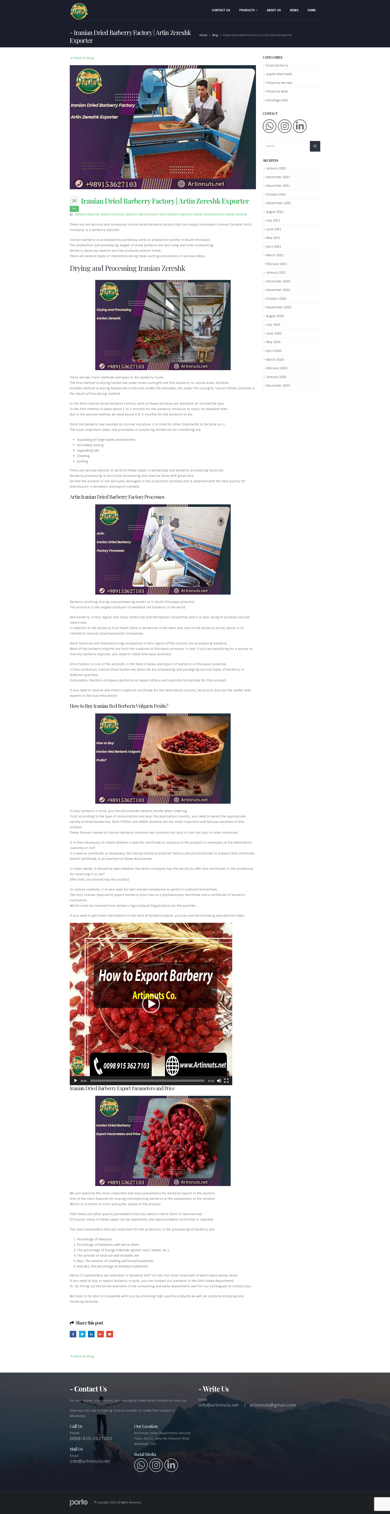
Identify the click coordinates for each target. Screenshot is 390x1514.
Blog (215, 35)
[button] (151, 1004)
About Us (274, 10)
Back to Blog (84, 58)
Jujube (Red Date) (279, 74)
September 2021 (278, 203)
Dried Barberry (277, 65)
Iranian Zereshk (236, 214)
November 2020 (278, 290)
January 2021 (276, 273)
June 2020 (273, 333)
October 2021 (276, 194)
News (294, 10)
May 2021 (273, 238)
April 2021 (273, 247)
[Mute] (219, 1080)
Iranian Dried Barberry (209, 214)
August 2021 (275, 212)
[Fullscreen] (226, 1080)
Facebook (73, 1334)
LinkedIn (91, 1334)
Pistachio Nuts (277, 91)
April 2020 (273, 351)
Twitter (82, 1334)
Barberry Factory (112, 214)
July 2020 (273, 325)
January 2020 (276, 377)
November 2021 (278, 186)
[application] (151, 1004)
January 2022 (276, 168)
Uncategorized (277, 100)
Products (247, 10)
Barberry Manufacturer (142, 214)
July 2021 (273, 220)
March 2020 (275, 360)
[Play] (75, 1080)
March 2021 (275, 255)
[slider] (147, 1081)
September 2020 (278, 307)
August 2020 (275, 316)
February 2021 (276, 264)
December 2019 (278, 386)
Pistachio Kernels (279, 83)
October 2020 (276, 299)
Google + (100, 1334)
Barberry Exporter (87, 214)
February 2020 (276, 368)
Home (312, 10)
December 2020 (278, 281)
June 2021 (273, 229)
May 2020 (273, 342)
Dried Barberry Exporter (175, 214)
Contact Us (221, 10)
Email (109, 1334)
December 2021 (278, 177)
